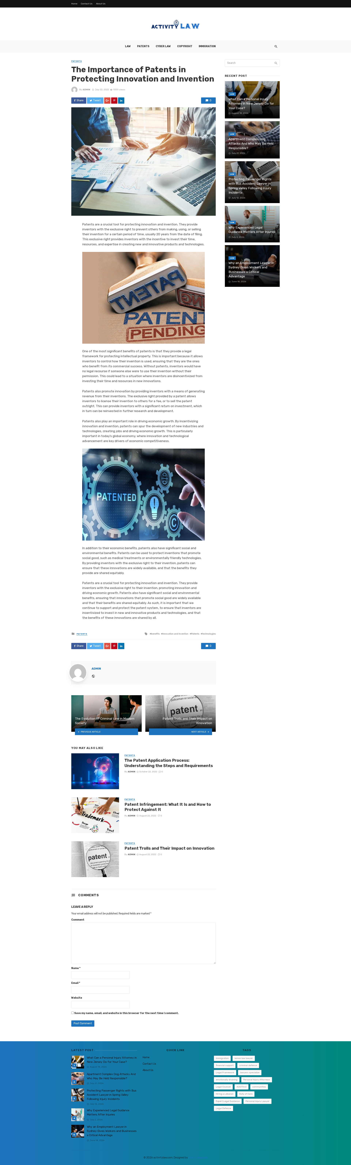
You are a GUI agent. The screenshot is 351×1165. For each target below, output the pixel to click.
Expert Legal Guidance (228, 1101)
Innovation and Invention (175, 633)
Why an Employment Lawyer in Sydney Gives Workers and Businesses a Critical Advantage (251, 269)
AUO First (241, 1086)
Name (75, 968)
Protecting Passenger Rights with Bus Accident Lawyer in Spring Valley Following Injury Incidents (250, 186)
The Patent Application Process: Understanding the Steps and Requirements (168, 763)
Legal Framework (225, 1072)
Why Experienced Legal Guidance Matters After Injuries (252, 230)
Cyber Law (163, 46)
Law (128, 46)
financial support (224, 1065)
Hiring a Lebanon (224, 1094)
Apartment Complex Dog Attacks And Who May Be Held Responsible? (251, 143)
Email (75, 983)
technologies (209, 633)
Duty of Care (245, 1094)
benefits (155, 633)
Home (74, 3)
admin (86, 89)
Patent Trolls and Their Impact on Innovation (169, 848)
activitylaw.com (198, 1157)
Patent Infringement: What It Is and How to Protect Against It (167, 807)
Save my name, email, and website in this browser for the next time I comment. (126, 1013)
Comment (77, 919)
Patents (143, 46)
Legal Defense (223, 1108)
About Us (100, 3)
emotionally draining (226, 1079)
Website (76, 997)
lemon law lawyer (244, 1058)
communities (259, 1086)
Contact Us (87, 3)
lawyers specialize (249, 1072)
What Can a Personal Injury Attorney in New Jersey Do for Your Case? (251, 103)
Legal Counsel (223, 1086)
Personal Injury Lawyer (257, 1101)
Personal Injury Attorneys (256, 1079)
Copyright (184, 46)
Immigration (207, 46)
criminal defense (248, 1065)
